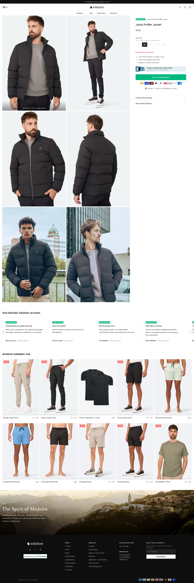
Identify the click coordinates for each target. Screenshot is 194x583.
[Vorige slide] (3, 332)
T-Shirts (68, 546)
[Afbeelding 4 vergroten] (98, 158)
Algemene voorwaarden (98, 560)
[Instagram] (30, 549)
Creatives (113, 13)
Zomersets (69, 566)
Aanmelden (161, 557)
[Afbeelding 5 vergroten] (34, 254)
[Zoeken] (180, 7)
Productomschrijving (144, 98)
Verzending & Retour (144, 103)
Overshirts (68, 570)
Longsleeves (69, 560)
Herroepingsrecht (95, 566)
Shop (67, 543)
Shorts (67, 553)
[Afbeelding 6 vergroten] (98, 254)
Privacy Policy (94, 563)
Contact (91, 546)
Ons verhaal (123, 546)
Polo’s (67, 550)
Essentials (101, 13)
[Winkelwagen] (190, 7)
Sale (91, 13)
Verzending (93, 550)
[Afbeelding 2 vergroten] (98, 63)
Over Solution (126, 543)
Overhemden (70, 556)
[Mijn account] (185, 7)
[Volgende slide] (191, 332)
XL (157, 44)
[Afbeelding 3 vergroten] (34, 158)
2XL (163, 44)
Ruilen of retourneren (97, 553)
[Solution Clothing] (97, 7)
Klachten (92, 556)
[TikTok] (35, 549)
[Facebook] (40, 549)
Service (92, 543)
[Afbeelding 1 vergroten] (34, 63)
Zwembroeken (70, 563)
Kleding (80, 13)
